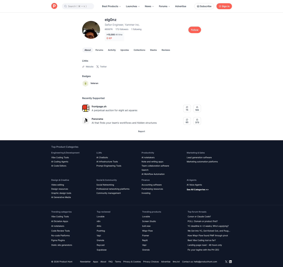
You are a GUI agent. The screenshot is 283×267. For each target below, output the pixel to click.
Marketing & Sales (196, 152)
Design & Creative (60, 180)
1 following (136, 29)
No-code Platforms (60, 235)
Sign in (226, 6)
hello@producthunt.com (205, 261)
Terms (118, 261)
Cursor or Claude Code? (199, 216)
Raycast (101, 245)
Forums (163, 6)
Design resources (59, 189)
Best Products (110, 6)
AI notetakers (148, 157)
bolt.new (146, 226)
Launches (131, 6)
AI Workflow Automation (153, 174)
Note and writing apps (152, 161)
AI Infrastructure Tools (107, 161)
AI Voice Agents (194, 184)
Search (145, 170)
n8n (98, 221)
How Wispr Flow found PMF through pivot (208, 235)
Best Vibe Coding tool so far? (202, 240)
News (148, 6)
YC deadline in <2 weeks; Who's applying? (208, 226)
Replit (145, 240)
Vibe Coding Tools (60, 157)
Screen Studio (149, 221)
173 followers (122, 29)
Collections (139, 50)
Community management (108, 193)
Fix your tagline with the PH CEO (203, 249)
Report (141, 131)
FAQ (111, 261)
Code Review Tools (60, 230)
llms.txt (176, 261)
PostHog (101, 230)
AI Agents (192, 180)
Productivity (148, 152)
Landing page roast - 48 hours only (205, 245)
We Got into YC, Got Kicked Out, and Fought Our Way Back (209, 231)
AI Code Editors (58, 165)
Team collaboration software (155, 165)
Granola (100, 240)
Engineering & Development (65, 152)
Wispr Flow (147, 230)
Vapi (99, 235)
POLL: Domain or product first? (203, 221)
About (88, 50)
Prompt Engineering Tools (108, 165)
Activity (112, 50)
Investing (146, 193)
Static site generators (61, 245)
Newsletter (85, 261)
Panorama (97, 118)
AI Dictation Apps (59, 221)
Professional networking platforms (112, 189)
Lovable (100, 216)
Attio (99, 226)
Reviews (166, 50)
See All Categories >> (198, 189)
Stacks (153, 50)
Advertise (180, 6)
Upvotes (124, 50)
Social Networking (105, 184)
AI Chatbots (102, 157)
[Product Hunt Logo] (54, 6)
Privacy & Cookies (132, 261)
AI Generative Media (61, 197)
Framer (145, 235)
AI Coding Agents (59, 161)
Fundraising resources (152, 189)
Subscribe (205, 6)
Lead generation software (199, 157)
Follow (194, 29)
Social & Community (106, 180)
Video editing (57, 184)
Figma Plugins (58, 240)
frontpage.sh (99, 106)
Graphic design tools (61, 193)
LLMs (99, 152)
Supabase (102, 249)
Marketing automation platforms (202, 161)
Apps (95, 261)
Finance (146, 180)
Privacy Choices (151, 261)
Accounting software (152, 184)
